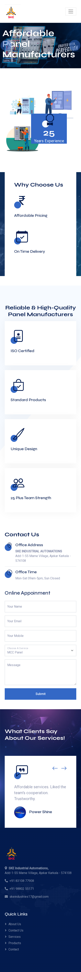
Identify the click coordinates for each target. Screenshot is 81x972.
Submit (41, 694)
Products (14, 943)
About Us (14, 924)
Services (14, 937)
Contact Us (15, 930)
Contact (13, 949)
